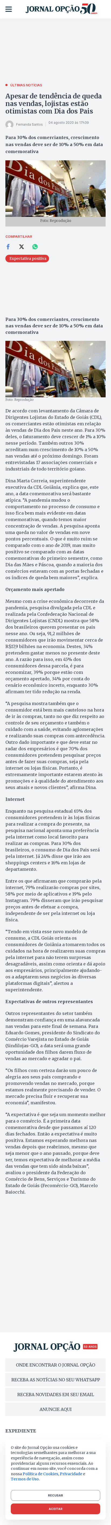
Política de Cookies (40, 1473)
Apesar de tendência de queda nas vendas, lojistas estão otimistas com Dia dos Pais (53, 103)
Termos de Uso (25, 1479)
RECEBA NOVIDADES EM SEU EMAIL (55, 1394)
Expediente (20, 1431)
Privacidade (71, 1473)
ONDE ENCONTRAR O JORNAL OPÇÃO (55, 1365)
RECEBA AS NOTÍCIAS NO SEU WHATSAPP (55, 1379)
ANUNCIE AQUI (56, 1409)
